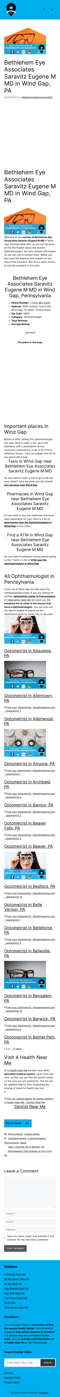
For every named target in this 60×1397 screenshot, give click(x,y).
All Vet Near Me (13, 1283)
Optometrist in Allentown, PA (28, 698)
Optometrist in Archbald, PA (27, 784)
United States (32, 1134)
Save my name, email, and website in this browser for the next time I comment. (30, 1238)
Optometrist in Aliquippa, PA (28, 653)
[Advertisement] (30, 134)
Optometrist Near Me (19, 600)
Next (18, 1048)
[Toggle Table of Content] (25, 1123)
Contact (8, 1372)
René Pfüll (9, 1302)
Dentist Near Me (30, 1106)
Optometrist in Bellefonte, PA (28, 930)
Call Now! (30, 332)
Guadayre (10, 1266)
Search (48, 1362)
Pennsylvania (15, 1134)
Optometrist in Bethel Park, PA (30, 1039)
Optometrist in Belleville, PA (27, 953)
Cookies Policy (12, 1377)
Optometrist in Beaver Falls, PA (25, 825)
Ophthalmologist (17, 1138)
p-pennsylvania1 (37, 1138)
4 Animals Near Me (15, 1274)
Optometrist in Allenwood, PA (29, 721)
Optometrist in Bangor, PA (28, 804)
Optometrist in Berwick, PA (29, 1018)
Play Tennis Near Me (15, 1298)
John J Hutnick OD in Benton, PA (26, 1147)
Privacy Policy (12, 1382)
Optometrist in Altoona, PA (29, 763)
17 (14, 1048)
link (45, 1342)
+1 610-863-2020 (40, 302)
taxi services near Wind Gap (20, 485)
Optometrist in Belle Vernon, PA (23, 907)
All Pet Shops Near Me (16, 1279)
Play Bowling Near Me (16, 1288)
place (23, 1142)
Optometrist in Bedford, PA (29, 886)
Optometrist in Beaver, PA (28, 846)
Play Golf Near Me (14, 1293)
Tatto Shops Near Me (16, 1307)
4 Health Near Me (17, 1070)
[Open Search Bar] (44, 10)
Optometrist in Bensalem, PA (28, 998)
